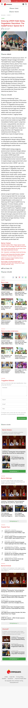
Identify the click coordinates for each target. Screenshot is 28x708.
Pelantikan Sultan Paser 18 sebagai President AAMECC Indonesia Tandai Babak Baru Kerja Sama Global (12, 607)
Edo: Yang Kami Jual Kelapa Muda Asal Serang (13, 252)
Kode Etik (12, 677)
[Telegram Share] (22, 277)
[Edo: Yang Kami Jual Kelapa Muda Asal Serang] (7, 301)
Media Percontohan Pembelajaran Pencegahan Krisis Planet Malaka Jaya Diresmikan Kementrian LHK (15, 531)
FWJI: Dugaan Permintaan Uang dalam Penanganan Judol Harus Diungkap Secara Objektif (18, 465)
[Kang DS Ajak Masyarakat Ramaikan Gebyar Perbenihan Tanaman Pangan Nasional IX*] (21, 301)
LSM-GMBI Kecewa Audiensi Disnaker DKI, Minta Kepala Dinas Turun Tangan (13, 613)
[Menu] (2, 4)
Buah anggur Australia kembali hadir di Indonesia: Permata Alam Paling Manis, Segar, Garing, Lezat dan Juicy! (13, 263)
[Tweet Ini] (16, 277)
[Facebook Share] (13, 277)
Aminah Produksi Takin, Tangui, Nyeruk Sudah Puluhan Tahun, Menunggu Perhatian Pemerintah (13, 245)
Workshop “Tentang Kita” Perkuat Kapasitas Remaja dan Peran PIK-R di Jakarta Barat (13, 452)
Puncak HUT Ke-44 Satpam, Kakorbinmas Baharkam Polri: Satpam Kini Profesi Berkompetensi (15, 554)
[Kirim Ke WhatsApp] (25, 277)
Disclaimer (10, 678)
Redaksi (4, 678)
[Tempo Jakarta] (8, 4)
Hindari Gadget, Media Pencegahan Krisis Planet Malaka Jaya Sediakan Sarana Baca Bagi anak (15, 537)
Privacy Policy (19, 677)
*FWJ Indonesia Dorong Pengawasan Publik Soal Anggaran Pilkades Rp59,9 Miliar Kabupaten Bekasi (18, 458)
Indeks (6, 677)
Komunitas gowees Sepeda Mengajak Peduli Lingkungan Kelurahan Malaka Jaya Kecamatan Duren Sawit (16, 543)
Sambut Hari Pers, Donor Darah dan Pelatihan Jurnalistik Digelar (14, 559)
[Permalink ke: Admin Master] (2, 29)
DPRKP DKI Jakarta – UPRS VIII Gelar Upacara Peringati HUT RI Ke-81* (13, 618)
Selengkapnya (13, 471)
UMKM (2, 18)
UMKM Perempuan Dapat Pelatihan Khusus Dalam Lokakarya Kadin (12, 258)
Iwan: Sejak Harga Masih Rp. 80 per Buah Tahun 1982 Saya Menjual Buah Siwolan (13, 249)
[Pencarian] (26, 4)
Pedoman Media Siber (20, 678)
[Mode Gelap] (23, 4)
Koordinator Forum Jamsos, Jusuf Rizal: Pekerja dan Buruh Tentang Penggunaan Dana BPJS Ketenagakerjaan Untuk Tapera (15, 548)
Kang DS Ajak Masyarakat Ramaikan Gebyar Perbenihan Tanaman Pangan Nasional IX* (13, 255)
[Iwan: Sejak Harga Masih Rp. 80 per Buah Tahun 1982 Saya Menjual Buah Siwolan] (21, 287)
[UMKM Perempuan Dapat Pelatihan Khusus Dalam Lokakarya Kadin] (7, 316)
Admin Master (7, 28)
